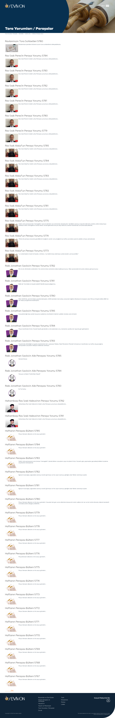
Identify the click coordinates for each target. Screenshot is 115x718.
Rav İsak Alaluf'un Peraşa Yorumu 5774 (27, 235)
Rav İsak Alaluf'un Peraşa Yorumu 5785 (27, 145)
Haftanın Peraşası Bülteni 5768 (22, 662)
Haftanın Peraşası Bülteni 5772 (22, 608)
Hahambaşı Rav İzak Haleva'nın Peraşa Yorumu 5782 (34, 400)
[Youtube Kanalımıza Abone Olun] (108, 700)
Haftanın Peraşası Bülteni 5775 (22, 567)
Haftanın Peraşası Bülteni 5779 (22, 512)
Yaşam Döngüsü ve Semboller (44, 700)
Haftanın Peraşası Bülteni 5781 (22, 485)
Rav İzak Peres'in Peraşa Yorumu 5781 (26, 100)
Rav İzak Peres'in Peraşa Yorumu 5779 (26, 130)
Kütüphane (64, 700)
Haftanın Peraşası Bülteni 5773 (22, 594)
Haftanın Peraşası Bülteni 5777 (22, 540)
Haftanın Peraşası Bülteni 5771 (22, 621)
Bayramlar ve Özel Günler (46, 697)
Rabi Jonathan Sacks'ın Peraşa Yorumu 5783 (30, 340)
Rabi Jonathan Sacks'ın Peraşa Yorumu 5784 (30, 325)
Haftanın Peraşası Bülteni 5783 (22, 458)
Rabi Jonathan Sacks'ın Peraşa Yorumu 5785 (30, 310)
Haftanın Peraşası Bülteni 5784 (22, 444)
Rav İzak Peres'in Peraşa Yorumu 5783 (26, 70)
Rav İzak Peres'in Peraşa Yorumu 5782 (26, 85)
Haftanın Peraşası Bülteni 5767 (22, 676)
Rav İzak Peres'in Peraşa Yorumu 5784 (26, 55)
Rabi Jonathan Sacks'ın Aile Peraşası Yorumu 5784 (33, 370)
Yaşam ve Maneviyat (44, 706)
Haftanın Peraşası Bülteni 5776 (22, 553)
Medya (63, 702)
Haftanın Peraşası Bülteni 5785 (22, 430)
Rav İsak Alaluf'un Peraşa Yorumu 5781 (26, 205)
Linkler (63, 704)
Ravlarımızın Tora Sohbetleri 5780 (24, 41)
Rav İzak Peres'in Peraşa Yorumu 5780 (26, 115)
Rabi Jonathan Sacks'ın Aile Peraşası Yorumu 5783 (33, 386)
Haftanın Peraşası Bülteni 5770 (22, 635)
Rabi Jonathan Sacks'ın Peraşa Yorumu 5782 (30, 265)
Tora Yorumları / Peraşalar (46, 708)
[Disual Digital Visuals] (111, 716)
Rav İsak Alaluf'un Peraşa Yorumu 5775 (27, 220)
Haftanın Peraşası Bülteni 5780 (22, 499)
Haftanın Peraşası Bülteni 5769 (22, 649)
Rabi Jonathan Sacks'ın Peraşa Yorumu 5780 (30, 295)
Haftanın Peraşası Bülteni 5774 (22, 580)
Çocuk (40, 710)
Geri (12, 690)
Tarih (62, 697)
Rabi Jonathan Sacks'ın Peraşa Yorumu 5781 (30, 280)
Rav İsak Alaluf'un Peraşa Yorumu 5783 (27, 175)
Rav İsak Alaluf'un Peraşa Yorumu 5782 (27, 190)
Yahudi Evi (41, 703)
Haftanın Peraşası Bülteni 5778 (22, 526)
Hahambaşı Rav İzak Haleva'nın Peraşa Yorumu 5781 (34, 416)
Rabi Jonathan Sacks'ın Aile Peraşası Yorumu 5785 (33, 355)
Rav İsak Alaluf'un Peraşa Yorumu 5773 (27, 250)
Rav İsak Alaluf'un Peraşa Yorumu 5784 (27, 160)
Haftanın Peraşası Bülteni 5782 (22, 471)
